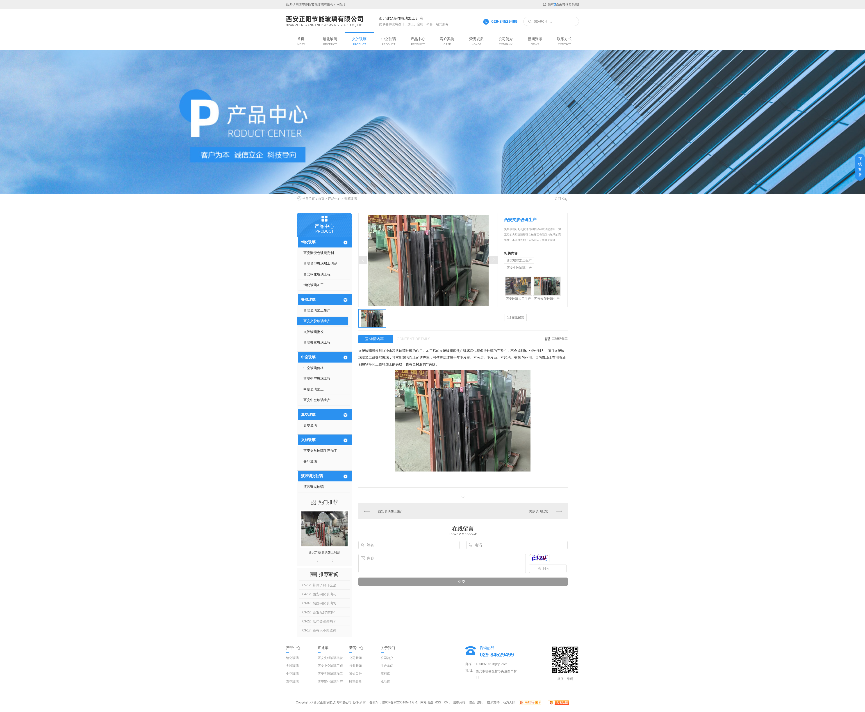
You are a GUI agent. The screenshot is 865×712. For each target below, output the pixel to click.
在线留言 (517, 317)
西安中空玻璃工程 (330, 666)
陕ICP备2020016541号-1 (400, 702)
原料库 (385, 673)
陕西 (472, 702)
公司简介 (387, 658)
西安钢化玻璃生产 (330, 681)
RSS (438, 702)
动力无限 (509, 702)
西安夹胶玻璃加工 (330, 673)
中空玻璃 (308, 357)
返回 (557, 199)
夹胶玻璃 (350, 198)
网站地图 (426, 702)
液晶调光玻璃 (312, 476)
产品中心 (334, 198)
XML (447, 702)
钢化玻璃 (308, 242)
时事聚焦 (355, 681)
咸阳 (480, 702)
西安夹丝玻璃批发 (330, 658)
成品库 (385, 681)
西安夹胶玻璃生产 (324, 552)
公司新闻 (355, 658)
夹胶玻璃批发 (538, 511)
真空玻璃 (308, 414)
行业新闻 (355, 666)
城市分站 (459, 702)
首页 (321, 198)
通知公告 (355, 673)
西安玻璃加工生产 (519, 260)
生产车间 (387, 666)
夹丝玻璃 (308, 440)
